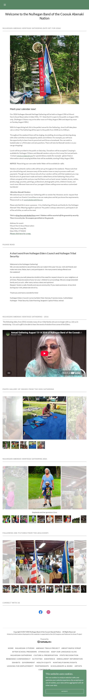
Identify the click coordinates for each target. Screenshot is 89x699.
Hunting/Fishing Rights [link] (65, 662)
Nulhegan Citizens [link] (24, 648)
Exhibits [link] (16, 662)
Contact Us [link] (44, 669)
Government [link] (28, 662)
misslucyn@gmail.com (25, 156)
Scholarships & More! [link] (62, 666)
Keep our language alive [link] (64, 652)
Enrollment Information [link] (70, 659)
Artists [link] (78, 666)
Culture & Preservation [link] (46, 655)
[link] (40, 612)
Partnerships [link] (42, 666)
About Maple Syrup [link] (71, 648)
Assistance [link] (49, 659)
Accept (65, 691)
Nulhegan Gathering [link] (21, 655)
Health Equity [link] (44, 662)
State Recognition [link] (69, 655)
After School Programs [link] (24, 652)
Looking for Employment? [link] (20, 666)
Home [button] (11, 648)
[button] (5, 5)
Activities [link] (37, 659)
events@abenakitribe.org (33, 200)
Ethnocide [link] (44, 652)
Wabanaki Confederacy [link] (18, 659)
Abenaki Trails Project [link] (48, 648)
